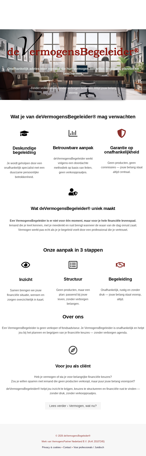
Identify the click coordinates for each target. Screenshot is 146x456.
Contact (66, 447)
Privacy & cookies (51, 447)
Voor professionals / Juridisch (89, 447)
